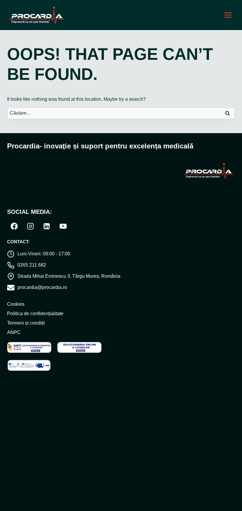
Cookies (15, 304)
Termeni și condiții (26, 322)
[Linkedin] (47, 226)
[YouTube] (63, 226)
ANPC (14, 332)
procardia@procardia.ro (42, 287)
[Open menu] (228, 15)
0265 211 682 (31, 264)
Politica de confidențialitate (35, 313)
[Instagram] (30, 226)
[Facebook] (14, 226)
